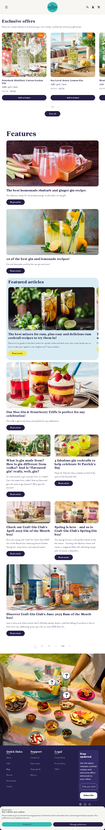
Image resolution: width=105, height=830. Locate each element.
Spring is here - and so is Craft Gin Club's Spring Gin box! (76, 530)
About (8, 757)
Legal (58, 751)
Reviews (9, 775)
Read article (15, 202)
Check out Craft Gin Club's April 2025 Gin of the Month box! (28, 530)
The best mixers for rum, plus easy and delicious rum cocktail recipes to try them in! (49, 336)
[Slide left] (47, 107)
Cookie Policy (60, 757)
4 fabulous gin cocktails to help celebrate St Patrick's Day (75, 464)
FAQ (8, 763)
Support (36, 751)
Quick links (14, 751)
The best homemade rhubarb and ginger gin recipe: (46, 190)
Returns (33, 775)
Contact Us (34, 757)
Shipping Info (35, 769)
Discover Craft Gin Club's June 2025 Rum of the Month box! (48, 616)
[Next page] (70, 646)
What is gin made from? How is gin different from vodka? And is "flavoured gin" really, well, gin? (26, 466)
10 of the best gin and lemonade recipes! (38, 259)
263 (62, 646)
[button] (6, 7)
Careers (9, 786)
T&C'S (57, 769)
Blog (8, 769)
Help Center (35, 763)
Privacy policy (7, 809)
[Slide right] (58, 107)
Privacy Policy (60, 763)
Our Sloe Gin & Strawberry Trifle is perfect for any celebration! (45, 414)
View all (52, 113)
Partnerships (11, 780)
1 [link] (35, 646)
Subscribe (88, 795)
